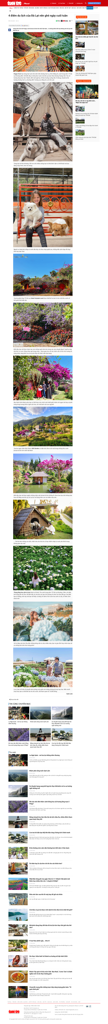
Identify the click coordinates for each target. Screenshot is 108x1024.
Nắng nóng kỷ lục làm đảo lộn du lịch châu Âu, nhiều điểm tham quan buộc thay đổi (40, 745)
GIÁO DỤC (49, 1002)
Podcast (54, 3)
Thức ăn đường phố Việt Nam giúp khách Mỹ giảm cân (86, 74)
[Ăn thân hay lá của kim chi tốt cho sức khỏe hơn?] (18, 868)
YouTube (62, 3)
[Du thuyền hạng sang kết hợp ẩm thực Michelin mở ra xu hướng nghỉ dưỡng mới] (62, 713)
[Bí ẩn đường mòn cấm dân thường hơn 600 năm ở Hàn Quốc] (18, 853)
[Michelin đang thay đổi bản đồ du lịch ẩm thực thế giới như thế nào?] (18, 930)
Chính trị (16, 8)
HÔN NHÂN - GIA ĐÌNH (22, 1002)
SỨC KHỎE (55, 1002)
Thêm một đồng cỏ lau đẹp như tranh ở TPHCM (87, 126)
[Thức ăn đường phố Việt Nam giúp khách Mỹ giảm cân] (80, 68)
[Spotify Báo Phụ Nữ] (58, 21)
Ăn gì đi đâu (90, 8)
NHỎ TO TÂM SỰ (32, 1002)
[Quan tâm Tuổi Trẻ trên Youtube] (87, 1006)
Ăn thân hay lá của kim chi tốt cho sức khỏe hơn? (45, 863)
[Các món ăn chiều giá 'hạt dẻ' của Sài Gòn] (87, 28)
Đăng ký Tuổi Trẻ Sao (94, 3)
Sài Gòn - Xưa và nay (83, 81)
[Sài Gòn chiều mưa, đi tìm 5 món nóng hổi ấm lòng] (80, 45)
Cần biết (71, 3)
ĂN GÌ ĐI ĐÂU (74, 1002)
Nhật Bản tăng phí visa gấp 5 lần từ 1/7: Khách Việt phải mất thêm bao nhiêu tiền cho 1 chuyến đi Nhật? (49, 880)
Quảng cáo (80, 3)
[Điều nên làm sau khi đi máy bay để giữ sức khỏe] (18, 899)
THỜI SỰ (9, 1002)
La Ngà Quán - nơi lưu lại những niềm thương (17, 722)
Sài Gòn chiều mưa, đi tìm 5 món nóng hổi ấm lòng (85, 50)
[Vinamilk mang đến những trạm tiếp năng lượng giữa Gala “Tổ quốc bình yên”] (18, 992)
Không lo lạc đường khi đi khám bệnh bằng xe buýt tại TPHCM (87, 114)
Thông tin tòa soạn (28, 1016)
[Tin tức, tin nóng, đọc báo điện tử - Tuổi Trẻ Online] (14, 3)
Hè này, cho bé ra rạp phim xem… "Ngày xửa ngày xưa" (86, 101)
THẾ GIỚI (14, 1002)
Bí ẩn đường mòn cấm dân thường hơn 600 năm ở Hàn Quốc (49, 848)
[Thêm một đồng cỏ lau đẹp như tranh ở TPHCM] (80, 120)
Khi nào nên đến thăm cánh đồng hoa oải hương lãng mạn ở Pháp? (18, 744)
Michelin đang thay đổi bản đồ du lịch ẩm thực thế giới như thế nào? (50, 926)
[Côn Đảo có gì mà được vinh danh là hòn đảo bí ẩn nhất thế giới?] (18, 915)
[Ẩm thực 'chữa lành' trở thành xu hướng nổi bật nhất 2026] (18, 961)
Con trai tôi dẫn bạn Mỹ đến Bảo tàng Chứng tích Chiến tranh (61, 744)
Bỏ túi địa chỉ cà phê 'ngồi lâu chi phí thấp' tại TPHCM (86, 62)
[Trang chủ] (11, 7)
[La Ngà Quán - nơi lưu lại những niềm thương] (18, 713)
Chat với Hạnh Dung (53, 8)
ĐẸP (79, 1002)
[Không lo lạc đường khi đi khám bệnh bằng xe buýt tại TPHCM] (80, 109)
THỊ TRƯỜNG (62, 1002)
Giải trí (66, 8)
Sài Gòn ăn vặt (81, 17)
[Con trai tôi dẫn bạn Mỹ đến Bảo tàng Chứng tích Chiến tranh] (62, 734)
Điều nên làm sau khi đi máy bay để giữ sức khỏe (45, 894)
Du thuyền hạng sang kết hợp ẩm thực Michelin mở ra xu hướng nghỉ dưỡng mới (61, 723)
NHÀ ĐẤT (68, 1002)
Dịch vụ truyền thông (60, 1014)
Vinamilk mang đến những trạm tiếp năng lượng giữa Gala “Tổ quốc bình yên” (50, 988)
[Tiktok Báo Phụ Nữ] (62, 21)
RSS (82, 1014)
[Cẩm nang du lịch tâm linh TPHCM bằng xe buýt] (80, 132)
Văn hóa (61, 8)
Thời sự (21, 8)
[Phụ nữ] (26, 3)
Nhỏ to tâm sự (43, 8)
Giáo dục (73, 8)
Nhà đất (96, 8)
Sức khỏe (79, 8)
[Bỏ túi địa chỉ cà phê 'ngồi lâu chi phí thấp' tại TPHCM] (80, 56)
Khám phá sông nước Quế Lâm (39, 722)
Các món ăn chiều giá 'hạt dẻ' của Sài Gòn (87, 37)
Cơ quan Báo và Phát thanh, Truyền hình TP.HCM (35, 1017)
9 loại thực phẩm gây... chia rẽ (39, 941)
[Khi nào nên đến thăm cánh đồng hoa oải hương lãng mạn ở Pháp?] (18, 734)
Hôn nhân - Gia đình (34, 8)
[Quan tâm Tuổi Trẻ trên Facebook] (90, 1006)
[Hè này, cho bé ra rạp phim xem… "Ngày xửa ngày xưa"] (87, 92)
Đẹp (70, 8)
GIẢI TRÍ (44, 1002)
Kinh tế (84, 8)
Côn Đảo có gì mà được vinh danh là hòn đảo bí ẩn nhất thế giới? (50, 910)
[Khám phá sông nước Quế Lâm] (40, 713)
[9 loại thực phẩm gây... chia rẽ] (18, 946)
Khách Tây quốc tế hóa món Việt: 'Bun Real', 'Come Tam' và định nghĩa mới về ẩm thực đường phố (50, 973)
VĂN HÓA (39, 1002)
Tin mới (12, 752)
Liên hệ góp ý (78, 1014)
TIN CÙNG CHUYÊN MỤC (20, 704)
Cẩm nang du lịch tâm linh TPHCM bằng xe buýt (86, 138)
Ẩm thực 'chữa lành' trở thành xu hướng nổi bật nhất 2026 (48, 956)
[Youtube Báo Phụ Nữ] (65, 21)
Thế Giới (26, 8)
